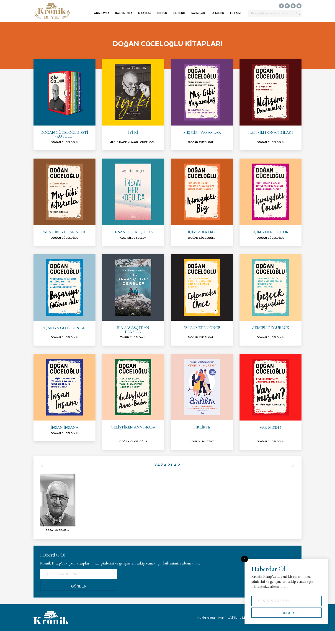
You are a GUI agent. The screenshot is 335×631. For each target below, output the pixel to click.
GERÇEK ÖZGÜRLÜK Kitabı (271, 300)
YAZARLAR (198, 13)
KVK (221, 617)
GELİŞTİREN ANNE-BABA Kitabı (133, 402)
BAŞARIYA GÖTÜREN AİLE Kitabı (64, 300)
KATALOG (217, 13)
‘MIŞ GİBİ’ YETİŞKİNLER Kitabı (64, 202)
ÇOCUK (162, 13)
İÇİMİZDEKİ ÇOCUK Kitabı (271, 202)
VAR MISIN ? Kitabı (271, 402)
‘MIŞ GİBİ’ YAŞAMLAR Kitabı (202, 104)
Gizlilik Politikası (239, 617)
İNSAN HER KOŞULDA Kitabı (133, 202)
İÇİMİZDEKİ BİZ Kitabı (202, 202)
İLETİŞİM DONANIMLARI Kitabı (271, 104)
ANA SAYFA (102, 13)
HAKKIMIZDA (123, 13)
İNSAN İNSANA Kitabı (64, 397)
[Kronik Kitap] (52, 11)
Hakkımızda (206, 617)
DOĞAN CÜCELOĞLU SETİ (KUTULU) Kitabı (64, 104)
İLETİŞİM (235, 13)
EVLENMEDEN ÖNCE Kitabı (202, 300)
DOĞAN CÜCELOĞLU (57, 502)
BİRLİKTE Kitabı (202, 402)
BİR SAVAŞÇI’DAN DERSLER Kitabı (133, 300)
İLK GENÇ (179, 13)
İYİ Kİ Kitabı (133, 104)
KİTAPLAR (145, 13)
